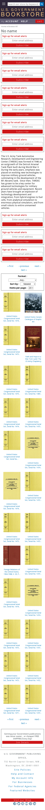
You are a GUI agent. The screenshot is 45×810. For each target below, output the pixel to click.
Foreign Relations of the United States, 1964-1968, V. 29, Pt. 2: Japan (12, 571)
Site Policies (22, 769)
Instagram (22, 803)
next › (37, 266)
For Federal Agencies (22, 786)
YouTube (26, 803)
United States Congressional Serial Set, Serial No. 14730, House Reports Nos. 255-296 (33, 571)
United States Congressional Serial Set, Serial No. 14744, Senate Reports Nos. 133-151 (11, 604)
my (10, 21)
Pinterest (30, 803)
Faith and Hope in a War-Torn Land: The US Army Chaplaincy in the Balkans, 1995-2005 (33, 358)
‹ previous (24, 266)
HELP (24, 21)
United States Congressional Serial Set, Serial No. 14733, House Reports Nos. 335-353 (33, 710)
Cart (39, 21)
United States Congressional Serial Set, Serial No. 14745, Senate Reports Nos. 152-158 (11, 506)
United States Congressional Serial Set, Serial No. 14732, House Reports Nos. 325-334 (11, 351)
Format (22, 276)
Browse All (13, 26)
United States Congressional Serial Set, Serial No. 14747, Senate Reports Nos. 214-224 (33, 465)
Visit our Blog (22, 800)
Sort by (14, 283)
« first (10, 266)
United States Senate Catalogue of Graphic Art (33, 319)
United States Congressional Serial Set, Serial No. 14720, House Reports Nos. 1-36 (33, 678)
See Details (22, 742)
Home (3, 26)
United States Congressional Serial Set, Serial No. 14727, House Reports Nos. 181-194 (33, 497)
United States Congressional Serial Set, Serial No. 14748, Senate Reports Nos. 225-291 (11, 318)
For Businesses (22, 782)
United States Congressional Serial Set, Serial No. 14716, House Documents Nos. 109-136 (11, 710)
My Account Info (22, 777)
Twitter (18, 803)
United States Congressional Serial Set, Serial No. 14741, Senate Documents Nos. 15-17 (33, 612)
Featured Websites (22, 790)
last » (24, 269)
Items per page (18, 287)
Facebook (14, 803)
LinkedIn (34, 803)
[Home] (22, 15)
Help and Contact (22, 773)
